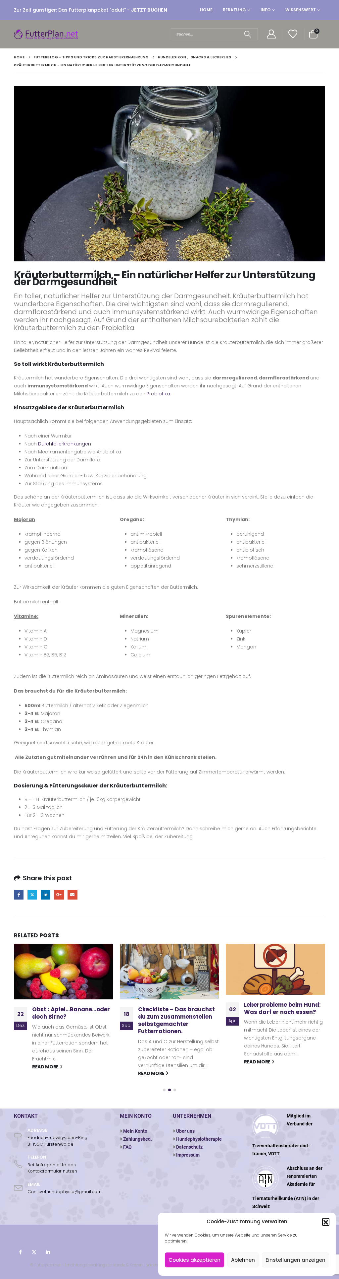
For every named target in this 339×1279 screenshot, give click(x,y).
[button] (325, 1221)
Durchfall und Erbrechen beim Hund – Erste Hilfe (279, 1013)
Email (72, 895)
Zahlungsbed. (137, 1139)
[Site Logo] (47, 34)
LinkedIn (45, 895)
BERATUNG (234, 10)
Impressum (188, 1155)
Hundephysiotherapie (199, 1139)
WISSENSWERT (300, 10)
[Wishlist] (293, 34)
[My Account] (271, 34)
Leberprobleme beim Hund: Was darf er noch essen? (176, 1008)
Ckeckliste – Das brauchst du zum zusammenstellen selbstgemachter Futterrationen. (70, 1020)
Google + (59, 895)
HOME (206, 10)
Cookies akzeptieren (194, 1259)
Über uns (185, 1131)
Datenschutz (189, 1147)
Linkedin (48, 1252)
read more (46, 1073)
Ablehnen (243, 1259)
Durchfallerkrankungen (64, 443)
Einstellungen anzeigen (295, 1259)
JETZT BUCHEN (149, 10)
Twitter (32, 895)
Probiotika (158, 393)
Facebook (19, 895)
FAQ (127, 1147)
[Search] (247, 34)
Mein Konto (135, 1131)
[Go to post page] (63, 972)
